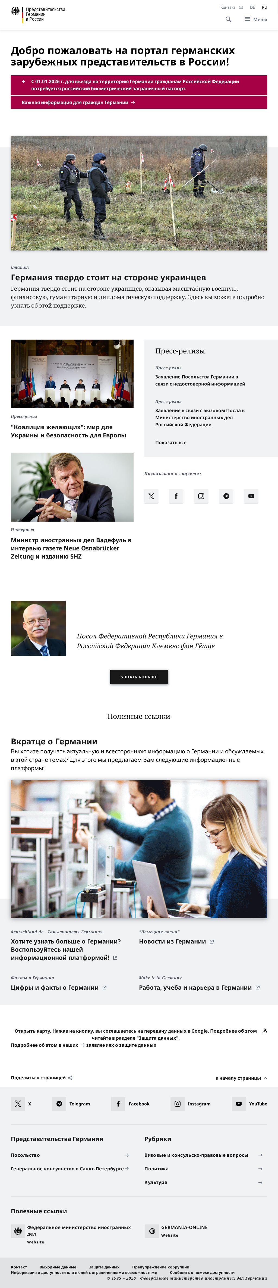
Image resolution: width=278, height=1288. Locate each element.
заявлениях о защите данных (121, 1045)
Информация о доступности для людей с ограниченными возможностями (84, 1272)
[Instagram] (205, 490)
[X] (155, 490)
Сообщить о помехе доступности (202, 1272)
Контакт (19, 1267)
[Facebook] (180, 490)
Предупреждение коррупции (160, 1267)
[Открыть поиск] (227, 16)
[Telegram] (230, 490)
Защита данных (104, 1267)
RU (264, 7)
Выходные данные (58, 1267)
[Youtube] (255, 490)
